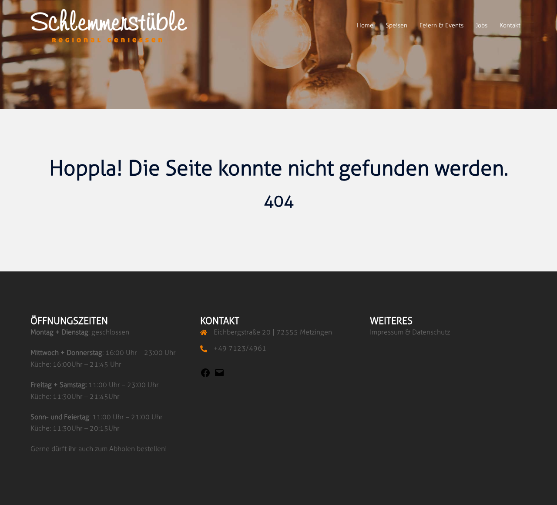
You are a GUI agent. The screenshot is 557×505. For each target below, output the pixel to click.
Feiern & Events (441, 25)
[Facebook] (205, 375)
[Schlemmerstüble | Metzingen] (108, 25)
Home (365, 25)
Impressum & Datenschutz (410, 332)
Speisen (396, 25)
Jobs (481, 25)
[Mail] (219, 375)
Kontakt (510, 25)
